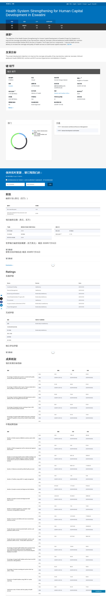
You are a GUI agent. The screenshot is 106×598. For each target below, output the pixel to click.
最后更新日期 (57, 102)
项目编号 (11, 77)
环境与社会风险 (58, 97)
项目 (13, 3)
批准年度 (80, 91)
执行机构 (33, 91)
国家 (10, 83)
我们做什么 (8, 3)
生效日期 (79, 83)
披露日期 (33, 83)
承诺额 (10, 97)
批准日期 (56, 83)
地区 (55, 91)
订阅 (50, 184)
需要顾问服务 (12, 102)
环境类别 (33, 97)
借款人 (79, 78)
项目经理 (56, 77)
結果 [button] (62, 25)
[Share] (1, 302)
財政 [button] (37, 25)
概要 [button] (12, 25)
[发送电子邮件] (1, 295)
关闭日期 (79, 97)
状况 (32, 77)
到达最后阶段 (34, 102)
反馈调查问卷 (98, 591)
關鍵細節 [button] (24, 25)
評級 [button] (49, 25)
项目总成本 (12, 91)
